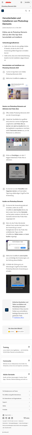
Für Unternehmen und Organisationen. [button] (12, 398)
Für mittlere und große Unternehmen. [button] (12, 394)
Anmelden (27, 2)
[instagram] (6, 418)
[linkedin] (12, 418)
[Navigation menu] (2, 2)
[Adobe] (8, 2)
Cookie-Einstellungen (23, 423)
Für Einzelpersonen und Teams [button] (10, 391)
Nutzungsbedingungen (13, 423)
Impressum (21, 421)
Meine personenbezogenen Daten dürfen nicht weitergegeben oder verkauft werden (15, 426)
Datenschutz (5, 423)
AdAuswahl (6, 432)
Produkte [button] (5, 409)
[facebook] (3, 418)
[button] (21, 2)
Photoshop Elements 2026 (9, 6)
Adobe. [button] (4, 406)
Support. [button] (5, 402)
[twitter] (9, 418)
